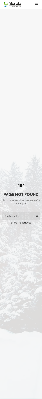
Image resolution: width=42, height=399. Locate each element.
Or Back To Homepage (21, 223)
